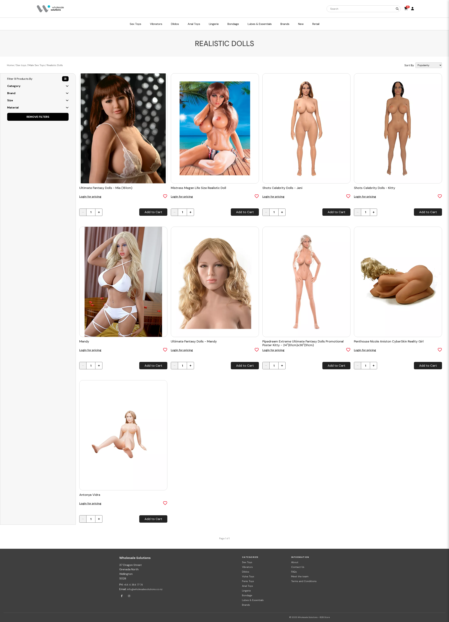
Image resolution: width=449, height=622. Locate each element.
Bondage (247, 595)
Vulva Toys (248, 576)
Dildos (245, 571)
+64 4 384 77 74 (133, 584)
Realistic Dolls (55, 65)
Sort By (409, 65)
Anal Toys (247, 585)
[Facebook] (121, 595)
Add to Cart (153, 212)
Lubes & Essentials (253, 600)
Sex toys (21, 65)
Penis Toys (248, 581)
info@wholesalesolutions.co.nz (144, 589)
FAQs (294, 571)
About (294, 562)
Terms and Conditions (304, 581)
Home (10, 65)
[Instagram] (129, 595)
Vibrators (247, 567)
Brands (246, 604)
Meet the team (300, 576)
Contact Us (297, 567)
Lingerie (246, 590)
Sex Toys (247, 562)
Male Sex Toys (36, 65)
